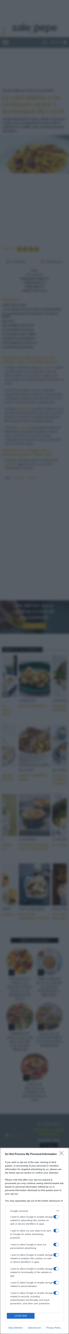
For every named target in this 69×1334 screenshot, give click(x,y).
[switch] (56, 1216)
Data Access (34, 1327)
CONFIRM (21, 1316)
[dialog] (34, 1241)
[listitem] (34, 1211)
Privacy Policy (53, 1327)
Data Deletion (15, 1327)
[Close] (62, 1154)
